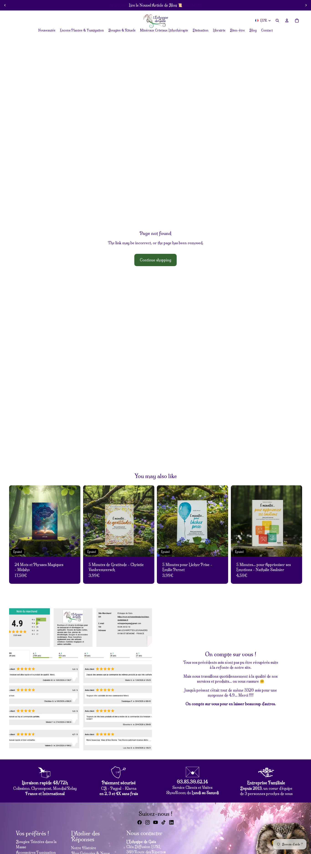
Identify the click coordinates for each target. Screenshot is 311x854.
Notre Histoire (83, 848)
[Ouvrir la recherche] (277, 20)
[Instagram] (147, 822)
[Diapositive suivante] (306, 5)
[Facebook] (139, 822)
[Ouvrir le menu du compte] (287, 20)
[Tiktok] (163, 822)
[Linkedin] (171, 822)
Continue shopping (155, 260)
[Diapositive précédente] (5, 5)
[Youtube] (155, 822)
